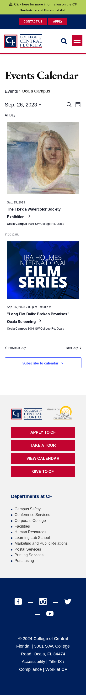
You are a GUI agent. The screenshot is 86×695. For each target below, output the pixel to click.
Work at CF (56, 669)
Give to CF (43, 471)
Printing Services (29, 555)
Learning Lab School (32, 538)
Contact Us (33, 21)
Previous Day (17, 348)
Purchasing (24, 561)
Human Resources (30, 532)
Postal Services (28, 549)
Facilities (22, 526)
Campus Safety (28, 509)
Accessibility (33, 661)
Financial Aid (54, 10)
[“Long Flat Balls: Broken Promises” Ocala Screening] (43, 271)
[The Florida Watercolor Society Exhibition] (43, 159)
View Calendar (43, 458)
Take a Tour (43, 445)
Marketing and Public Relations (41, 543)
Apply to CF (43, 432)
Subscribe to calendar (40, 363)
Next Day (72, 348)
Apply (57, 21)
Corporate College (30, 521)
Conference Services (32, 515)
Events (11, 91)
